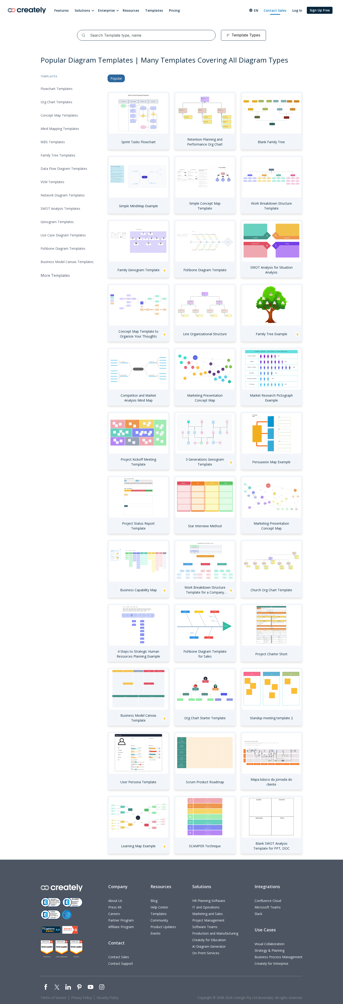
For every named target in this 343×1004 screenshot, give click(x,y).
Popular (116, 78)
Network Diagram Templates (63, 195)
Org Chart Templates (56, 102)
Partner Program (121, 920)
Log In (297, 10)
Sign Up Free (320, 10)
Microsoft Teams (268, 907)
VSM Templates (52, 182)
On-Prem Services (205, 953)
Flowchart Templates (57, 88)
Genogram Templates (57, 222)
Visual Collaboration (269, 944)
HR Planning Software (208, 900)
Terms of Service (53, 997)
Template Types (245, 35)
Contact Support (120, 963)
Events (155, 933)
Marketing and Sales (207, 913)
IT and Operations (206, 907)
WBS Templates (53, 142)
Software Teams (204, 927)
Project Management (208, 920)
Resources (131, 10)
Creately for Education (209, 940)
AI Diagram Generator (209, 946)
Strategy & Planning (269, 950)
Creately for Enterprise (271, 963)
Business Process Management (278, 957)
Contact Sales (275, 10)
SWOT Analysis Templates (60, 208)
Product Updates (163, 927)
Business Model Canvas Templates (67, 262)
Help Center (159, 907)
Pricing (174, 10)
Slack (258, 913)
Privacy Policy (81, 997)
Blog (154, 900)
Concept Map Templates (59, 115)
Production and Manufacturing (215, 933)
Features (61, 10)
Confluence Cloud (268, 900)
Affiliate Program (121, 927)
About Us (115, 900)
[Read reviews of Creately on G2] (70, 930)
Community (159, 920)
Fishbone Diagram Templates (63, 248)
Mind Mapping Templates (60, 128)
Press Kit (115, 907)
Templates (154, 10)
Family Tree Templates (58, 155)
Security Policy (107, 997)
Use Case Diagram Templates (63, 235)
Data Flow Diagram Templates (64, 168)
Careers (114, 913)
